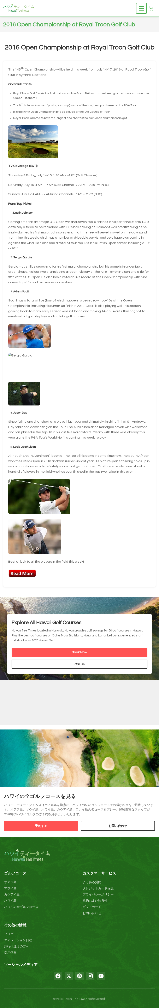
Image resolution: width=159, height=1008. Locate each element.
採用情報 (10, 952)
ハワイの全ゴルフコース (21, 907)
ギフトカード (92, 907)
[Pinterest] (79, 976)
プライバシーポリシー (98, 894)
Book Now (79, 652)
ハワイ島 (10, 900)
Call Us (80, 664)
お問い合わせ (117, 825)
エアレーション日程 (18, 940)
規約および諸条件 (95, 900)
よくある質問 (92, 882)
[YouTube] (101, 976)
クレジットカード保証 (98, 888)
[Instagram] (90, 976)
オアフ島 (10, 882)
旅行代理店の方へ (16, 946)
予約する (41, 825)
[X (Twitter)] (69, 976)
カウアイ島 (12, 894)
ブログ (8, 934)
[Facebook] (58, 976)
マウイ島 (10, 888)
